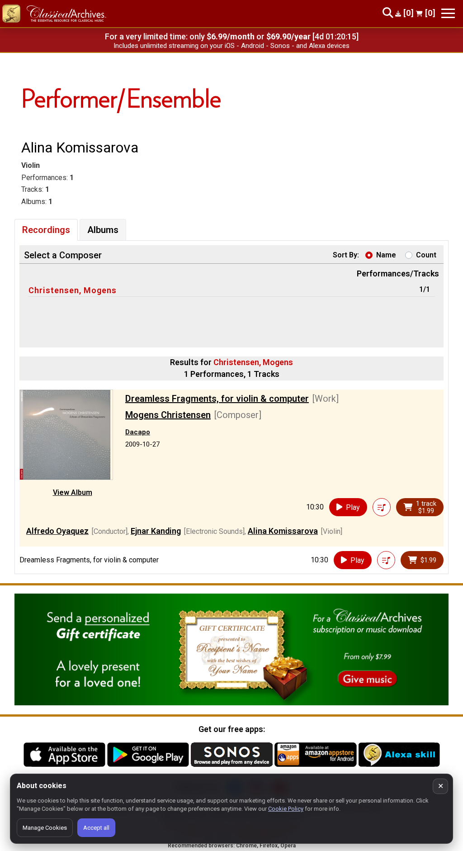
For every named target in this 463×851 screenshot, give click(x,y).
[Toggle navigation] (448, 13)
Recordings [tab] (46, 229)
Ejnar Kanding (156, 531)
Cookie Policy (285, 808)
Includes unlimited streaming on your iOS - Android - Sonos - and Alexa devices (231, 46)
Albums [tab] (102, 229)
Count (426, 255)
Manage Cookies (45, 827)
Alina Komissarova (283, 531)
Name (386, 255)
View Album (72, 492)
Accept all (96, 827)
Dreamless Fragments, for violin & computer (217, 398)
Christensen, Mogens (72, 290)
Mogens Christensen (168, 414)
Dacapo (137, 432)
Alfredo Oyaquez (57, 531)
